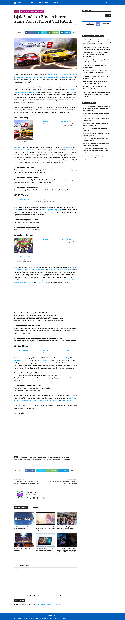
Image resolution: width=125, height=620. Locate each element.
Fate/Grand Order (20, 360)
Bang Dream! (37, 280)
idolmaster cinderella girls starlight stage (58, 457)
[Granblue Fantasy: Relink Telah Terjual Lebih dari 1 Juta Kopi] (45, 540)
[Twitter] (110, 2)
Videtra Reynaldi (18, 25)
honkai (45, 122)
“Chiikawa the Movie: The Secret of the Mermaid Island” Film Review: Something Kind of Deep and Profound (97, 42)
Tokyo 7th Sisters (70, 280)
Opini (47, 3)
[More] (74, 32)
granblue (45, 350)
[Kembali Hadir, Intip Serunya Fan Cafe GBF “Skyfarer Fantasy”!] (67, 518)
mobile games (56, 459)
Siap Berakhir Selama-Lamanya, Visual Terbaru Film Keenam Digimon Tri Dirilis (26, 482)
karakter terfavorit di (57, 74)
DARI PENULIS (34, 507)
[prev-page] (15, 557)
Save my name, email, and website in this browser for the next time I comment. (38, 596)
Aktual (32, 3)
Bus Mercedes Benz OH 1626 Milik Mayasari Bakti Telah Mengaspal (63, 482)
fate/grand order (23, 457)
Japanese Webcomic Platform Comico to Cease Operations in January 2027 (97, 72)
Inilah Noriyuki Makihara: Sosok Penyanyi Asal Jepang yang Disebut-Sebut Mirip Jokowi (95, 150)
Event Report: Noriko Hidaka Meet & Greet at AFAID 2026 (95, 77)
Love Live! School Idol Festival (60, 269)
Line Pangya (27, 459)
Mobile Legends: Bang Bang (51, 210)
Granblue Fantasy (62, 358)
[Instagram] (107, 2)
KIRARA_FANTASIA (67, 122)
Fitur (39, 3)
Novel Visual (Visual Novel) (32, 11)
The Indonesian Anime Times (93, 36)
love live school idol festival (38, 459)
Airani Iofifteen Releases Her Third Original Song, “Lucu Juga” (95, 82)
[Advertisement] (45, 299)
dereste (45, 239)
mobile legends (23, 199)
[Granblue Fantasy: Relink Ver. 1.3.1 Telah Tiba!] (24, 540)
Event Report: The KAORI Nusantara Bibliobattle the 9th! (95, 88)
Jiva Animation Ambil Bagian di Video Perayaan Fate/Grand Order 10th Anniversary (45, 528)
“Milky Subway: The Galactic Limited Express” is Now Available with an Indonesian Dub (95, 54)
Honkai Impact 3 (64, 147)
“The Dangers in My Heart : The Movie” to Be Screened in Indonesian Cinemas (96, 48)
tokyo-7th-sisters (67, 239)
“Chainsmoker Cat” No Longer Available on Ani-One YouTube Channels (96, 61)
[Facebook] (103, 2)
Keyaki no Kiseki (42, 282)
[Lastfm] (34, 498)
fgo (67, 350)
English (55, 3)
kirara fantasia (18, 459)
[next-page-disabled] (18, 557)
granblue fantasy (42, 457)
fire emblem (33, 457)
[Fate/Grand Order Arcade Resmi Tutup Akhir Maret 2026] (24, 518)
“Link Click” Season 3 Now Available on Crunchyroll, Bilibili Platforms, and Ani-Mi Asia (96, 94)
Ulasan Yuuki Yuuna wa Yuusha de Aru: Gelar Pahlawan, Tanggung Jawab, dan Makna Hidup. (96, 157)
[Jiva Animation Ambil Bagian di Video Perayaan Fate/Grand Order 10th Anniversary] (45, 518)
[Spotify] (37, 498)
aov (45, 199)
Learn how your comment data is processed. (49, 604)
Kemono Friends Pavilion (40, 400)
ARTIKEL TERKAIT (21, 507)
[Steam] (41, 498)
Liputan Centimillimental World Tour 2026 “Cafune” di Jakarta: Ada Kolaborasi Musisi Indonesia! (96, 108)
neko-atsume (23, 350)
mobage (49, 459)
